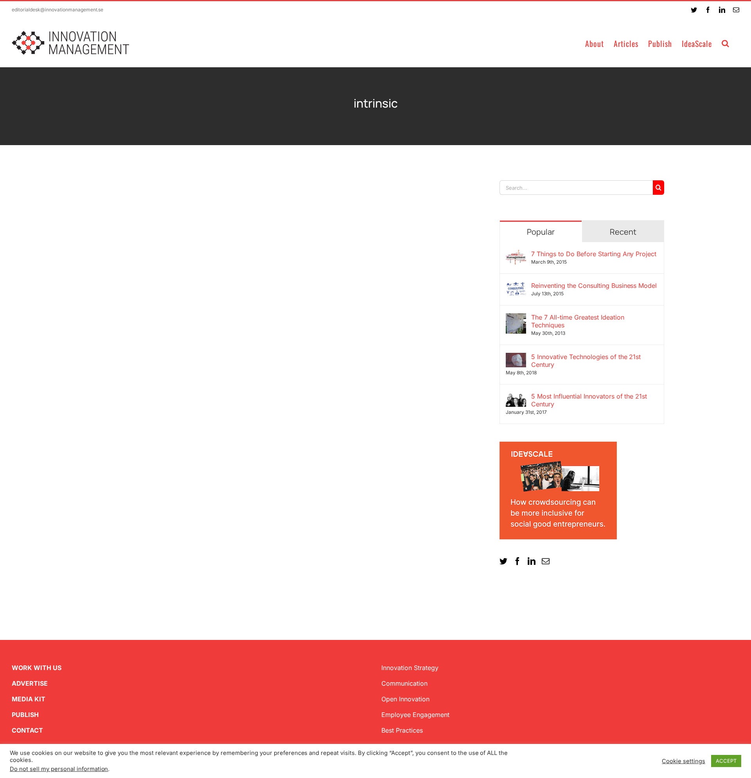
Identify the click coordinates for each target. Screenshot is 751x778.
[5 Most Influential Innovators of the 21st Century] (516, 397)
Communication (404, 683)
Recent (623, 231)
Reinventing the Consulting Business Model (594, 285)
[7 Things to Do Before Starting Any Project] (516, 255)
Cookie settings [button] (683, 761)
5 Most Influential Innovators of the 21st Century (589, 400)
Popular (541, 231)
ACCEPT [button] (726, 761)
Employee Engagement (415, 715)
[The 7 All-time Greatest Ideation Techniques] (516, 318)
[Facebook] (517, 561)
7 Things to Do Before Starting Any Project (593, 254)
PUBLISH (25, 715)
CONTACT (27, 730)
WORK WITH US (36, 668)
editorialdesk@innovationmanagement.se (57, 10)
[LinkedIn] (531, 561)
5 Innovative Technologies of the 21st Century (586, 360)
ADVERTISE (30, 683)
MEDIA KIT (28, 699)
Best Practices (402, 730)
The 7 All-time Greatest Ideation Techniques (577, 321)
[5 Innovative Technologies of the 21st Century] (516, 357)
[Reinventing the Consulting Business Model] (516, 286)
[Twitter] (503, 561)
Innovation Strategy (409, 668)
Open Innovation (405, 699)
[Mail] (546, 561)
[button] (725, 43)
